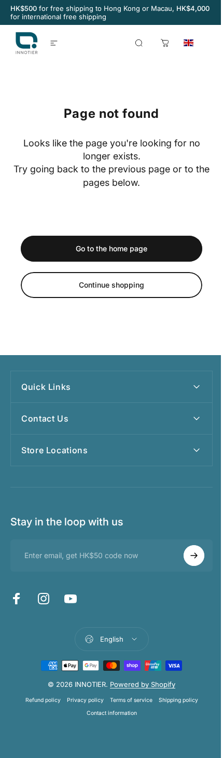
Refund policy (39, 700)
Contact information (107, 713)
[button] (200, 42)
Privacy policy (81, 700)
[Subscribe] (186, 555)
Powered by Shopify (139, 684)
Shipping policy (174, 700)
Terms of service (127, 700)
